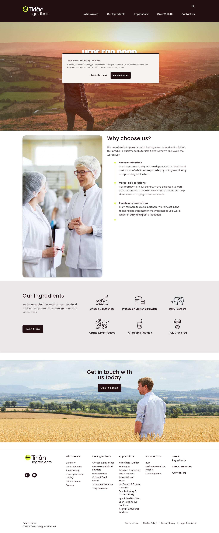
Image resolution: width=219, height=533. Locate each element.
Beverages (124, 466)
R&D (148, 462)
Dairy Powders (99, 473)
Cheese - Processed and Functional (129, 472)
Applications (141, 14)
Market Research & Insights (155, 468)
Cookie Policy (150, 523)
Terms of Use (132, 523)
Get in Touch (109, 388)
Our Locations (73, 481)
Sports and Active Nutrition (128, 503)
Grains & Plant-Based (100, 479)
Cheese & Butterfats (103, 462)
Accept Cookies (121, 75)
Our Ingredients (116, 14)
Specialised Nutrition (129, 498)
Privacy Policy (168, 523)
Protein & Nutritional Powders (102, 468)
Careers (70, 485)
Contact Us (188, 14)
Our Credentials (74, 466)
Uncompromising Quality (75, 476)
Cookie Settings (99, 75)
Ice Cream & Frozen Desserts (129, 486)
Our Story (71, 462)
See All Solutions (182, 466)
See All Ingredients (179, 458)
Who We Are (91, 14)
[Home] (35, 15)
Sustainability (72, 470)
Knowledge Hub (153, 473)
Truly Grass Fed (100, 488)
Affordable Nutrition (102, 484)
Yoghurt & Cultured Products (129, 510)
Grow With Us (165, 14)
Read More (33, 329)
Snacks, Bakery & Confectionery (127, 493)
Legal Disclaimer (188, 523)
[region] (110, 68)
